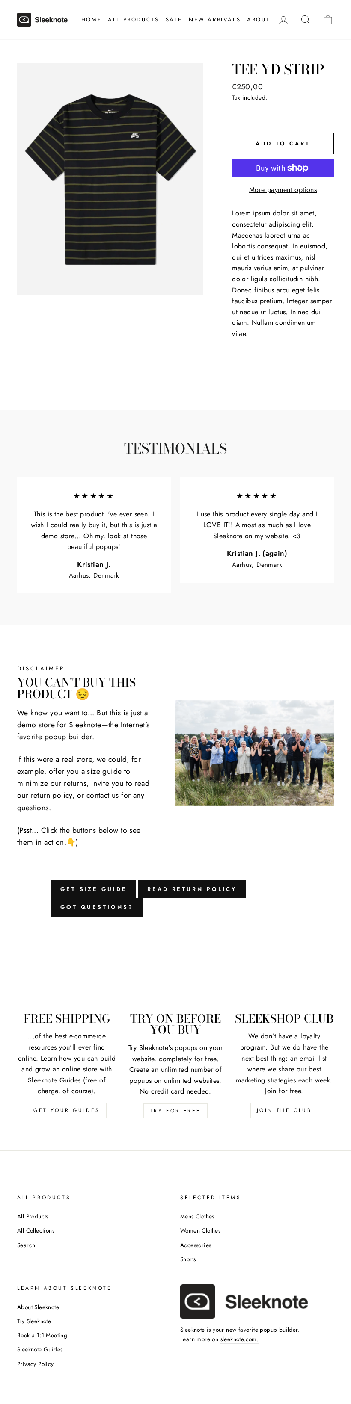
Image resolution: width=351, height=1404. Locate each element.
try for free (175, 1111)
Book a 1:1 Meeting (42, 1335)
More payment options (283, 190)
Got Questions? (97, 907)
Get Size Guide (93, 889)
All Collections (35, 1230)
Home (91, 19)
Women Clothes (200, 1230)
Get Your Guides (66, 1110)
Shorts (188, 1259)
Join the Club (284, 1110)
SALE (174, 19)
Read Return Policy (192, 889)
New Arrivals (215, 19)
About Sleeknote (38, 1307)
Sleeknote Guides (39, 1349)
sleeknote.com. (239, 1339)
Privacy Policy (35, 1364)
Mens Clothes (197, 1216)
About (258, 19)
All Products (133, 19)
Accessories (195, 1245)
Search (26, 1245)
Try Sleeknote (34, 1321)
